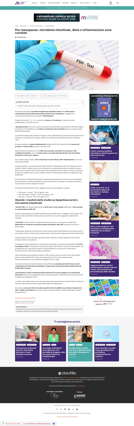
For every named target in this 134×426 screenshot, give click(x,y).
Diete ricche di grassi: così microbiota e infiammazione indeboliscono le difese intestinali (102, 229)
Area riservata (106, 147)
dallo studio (33, 120)
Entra (110, 4)
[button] (117, 3)
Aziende (72, 344)
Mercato (79, 344)
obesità (33, 301)
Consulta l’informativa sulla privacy (67, 416)
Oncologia (46, 344)
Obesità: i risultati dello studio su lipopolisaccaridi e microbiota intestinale (39, 106)
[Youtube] (76, 409)
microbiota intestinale (25, 301)
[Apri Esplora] (37, 3)
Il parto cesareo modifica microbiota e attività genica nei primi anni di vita (103, 153)
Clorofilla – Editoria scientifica (71, 377)
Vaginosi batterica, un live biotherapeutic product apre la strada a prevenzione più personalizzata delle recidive (103, 268)
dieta (18, 301)
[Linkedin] (65, 409)
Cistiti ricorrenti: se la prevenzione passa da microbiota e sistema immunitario (99, 191)
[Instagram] (61, 409)
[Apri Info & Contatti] (90, 3)
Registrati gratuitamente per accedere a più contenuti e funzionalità (67, 8)
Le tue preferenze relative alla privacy (36, 424)
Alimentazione (23, 302)
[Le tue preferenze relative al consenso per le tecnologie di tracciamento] (3, 423)
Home (16, 26)
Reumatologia (32, 344)
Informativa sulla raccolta (11, 424)
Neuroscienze (95, 147)
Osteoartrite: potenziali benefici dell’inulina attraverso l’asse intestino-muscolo (26, 351)
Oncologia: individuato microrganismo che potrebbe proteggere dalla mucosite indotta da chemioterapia (53, 352)
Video (53, 344)
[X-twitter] (73, 409)
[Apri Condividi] (26, 37)
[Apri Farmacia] (77, 3)
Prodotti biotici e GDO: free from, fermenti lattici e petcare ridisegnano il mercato (80, 351)
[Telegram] (69, 409)
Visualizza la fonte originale (25, 298)
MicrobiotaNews (80, 386)
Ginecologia (23, 26)
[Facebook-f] (57, 409)
